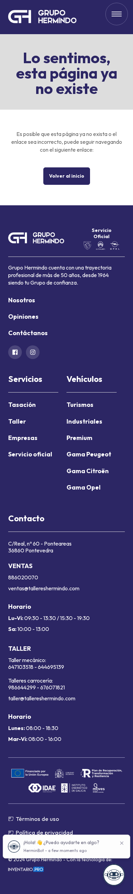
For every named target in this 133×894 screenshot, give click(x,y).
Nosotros (21, 300)
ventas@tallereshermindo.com (43, 588)
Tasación (22, 405)
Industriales (84, 421)
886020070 (23, 577)
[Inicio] (42, 17)
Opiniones (23, 316)
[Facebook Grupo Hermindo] (15, 352)
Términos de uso (37, 818)
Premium (79, 438)
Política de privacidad (44, 832)
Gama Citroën (87, 471)
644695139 (51, 666)
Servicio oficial (30, 454)
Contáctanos (28, 333)
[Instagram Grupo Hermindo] (33, 352)
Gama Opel (83, 487)
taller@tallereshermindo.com (41, 698)
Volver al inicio (66, 176)
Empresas (23, 438)
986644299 (22, 687)
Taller (17, 421)
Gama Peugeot (88, 454)
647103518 (21, 666)
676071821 (52, 687)
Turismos (79, 405)
